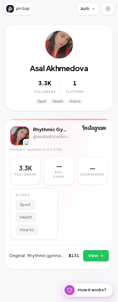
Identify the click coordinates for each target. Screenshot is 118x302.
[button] (59, 171)
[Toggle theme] (108, 9)
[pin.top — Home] (18, 9)
